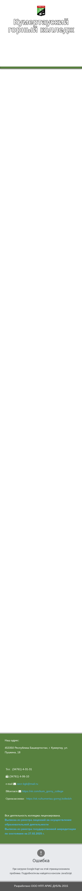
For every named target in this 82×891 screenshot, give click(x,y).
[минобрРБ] (28, 417)
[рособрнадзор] (33, 442)
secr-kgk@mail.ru (27, 783)
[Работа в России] (28, 488)
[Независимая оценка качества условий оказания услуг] (41, 636)
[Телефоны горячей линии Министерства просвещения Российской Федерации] (28, 591)
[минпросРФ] (28, 395)
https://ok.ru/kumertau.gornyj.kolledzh (49, 798)
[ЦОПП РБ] (28, 466)
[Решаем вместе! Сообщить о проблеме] (28, 689)
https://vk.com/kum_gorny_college (42, 791)
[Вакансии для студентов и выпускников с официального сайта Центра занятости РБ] (28, 505)
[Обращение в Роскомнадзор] (28, 517)
